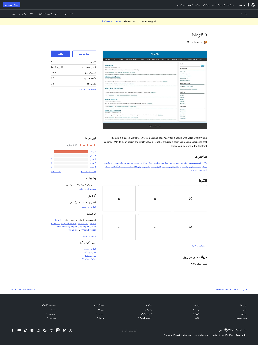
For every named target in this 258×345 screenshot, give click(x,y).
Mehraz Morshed (194, 42)
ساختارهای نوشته (172, 166)
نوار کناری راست (158, 166)
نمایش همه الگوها (198, 245)
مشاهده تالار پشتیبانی (87, 189)
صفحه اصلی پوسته (88, 89)
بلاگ (205, 163)
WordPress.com (48, 305)
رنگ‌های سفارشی (196, 163)
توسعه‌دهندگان (146, 314)
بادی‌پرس (51, 318)
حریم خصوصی (241, 318)
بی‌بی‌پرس (50, 314)
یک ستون (184, 166)
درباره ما (243, 305)
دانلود (60, 54)
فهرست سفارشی (168, 163)
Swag (100, 318)
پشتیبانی (148, 309)
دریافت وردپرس (11, 5)
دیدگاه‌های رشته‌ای (112, 166)
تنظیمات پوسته (127, 166)
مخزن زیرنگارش (89, 252)
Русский (92, 230)
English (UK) (83, 223)
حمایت (100, 314)
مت (53, 309)
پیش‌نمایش (84, 54)
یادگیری (149, 305)
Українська (73, 230)
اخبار (245, 309)
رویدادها (101, 309)
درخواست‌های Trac (88, 259)
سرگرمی (143, 163)
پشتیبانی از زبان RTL (142, 166)
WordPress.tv (144, 318)
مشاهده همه (56, 171)
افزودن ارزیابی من (88, 171)
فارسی (219, 330)
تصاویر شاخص (133, 163)
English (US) (76, 226)
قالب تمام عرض (195, 166)
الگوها (197, 318)
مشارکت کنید (98, 305)
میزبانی (244, 314)
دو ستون (193, 170)
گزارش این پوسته (89, 207)
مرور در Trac (90, 255)
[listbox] (155, 212)
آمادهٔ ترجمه (202, 170)
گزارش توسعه (90, 249)
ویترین (196, 305)
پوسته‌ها (244, 13)
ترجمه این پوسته (89, 236)
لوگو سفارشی (181, 163)
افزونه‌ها (196, 314)
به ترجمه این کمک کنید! (111, 21)
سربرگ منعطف (120, 163)
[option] (190, 198)
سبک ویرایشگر (154, 163)
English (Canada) (68, 223)
